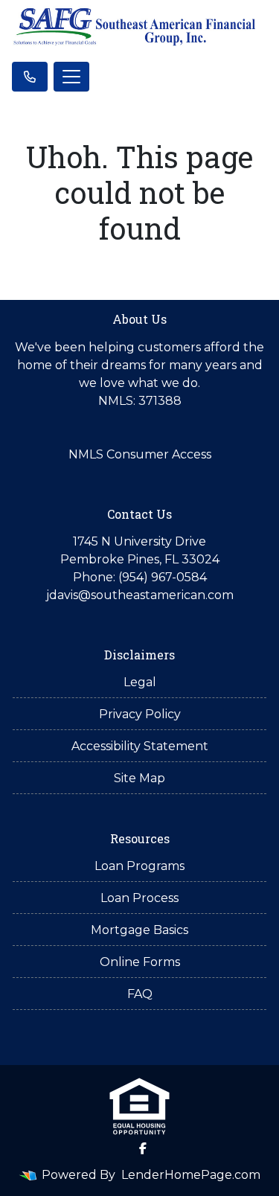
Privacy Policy (140, 714)
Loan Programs (139, 866)
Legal (140, 682)
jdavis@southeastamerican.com (140, 595)
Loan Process (139, 898)
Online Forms (140, 962)
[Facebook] (143, 1148)
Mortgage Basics (139, 930)
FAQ (140, 994)
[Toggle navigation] (71, 77)
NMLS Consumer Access (139, 454)
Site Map (139, 778)
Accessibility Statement (139, 746)
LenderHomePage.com (190, 1175)
